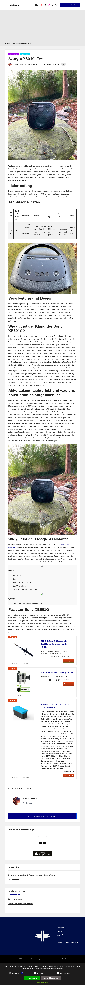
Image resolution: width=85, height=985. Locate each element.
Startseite (8, 43)
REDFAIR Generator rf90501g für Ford (57, 673)
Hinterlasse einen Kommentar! (20, 904)
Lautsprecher (13, 54)
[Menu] (36, 5)
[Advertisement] (42, 26)
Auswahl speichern (51, 978)
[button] (70, 5)
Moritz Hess (30, 798)
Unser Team (61, 935)
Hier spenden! (13, 880)
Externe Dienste (66, 973)
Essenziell (16, 973)
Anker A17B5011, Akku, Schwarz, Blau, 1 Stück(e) (55, 705)
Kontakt (60, 932)
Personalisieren (42, 982)
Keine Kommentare (52, 64)
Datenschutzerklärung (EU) (67, 942)
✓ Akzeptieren (32, 978)
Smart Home (25, 54)
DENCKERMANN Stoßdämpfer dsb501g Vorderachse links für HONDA (54, 644)
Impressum (61, 939)
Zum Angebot (68, 661)
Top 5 (15, 43)
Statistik (40, 973)
